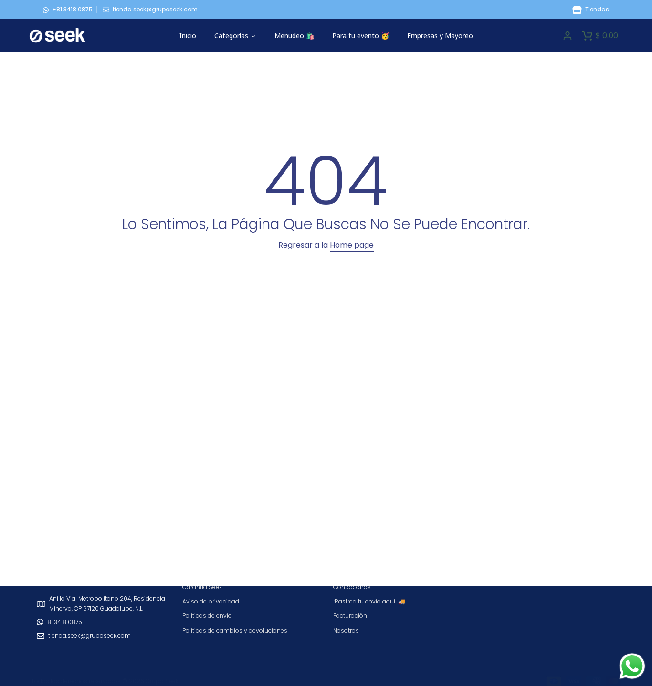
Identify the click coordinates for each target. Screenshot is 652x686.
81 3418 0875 (64, 622)
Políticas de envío (207, 616)
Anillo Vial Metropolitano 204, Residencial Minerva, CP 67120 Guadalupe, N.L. (108, 603)
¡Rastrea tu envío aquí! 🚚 (369, 601)
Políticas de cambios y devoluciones (234, 630)
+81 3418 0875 (72, 9)
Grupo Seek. (162, 681)
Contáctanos (352, 587)
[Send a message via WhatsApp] (632, 666)
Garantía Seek (202, 587)
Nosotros (346, 630)
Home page (352, 244)
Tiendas (596, 9)
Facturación (350, 616)
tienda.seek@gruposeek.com (155, 9)
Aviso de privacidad (210, 601)
